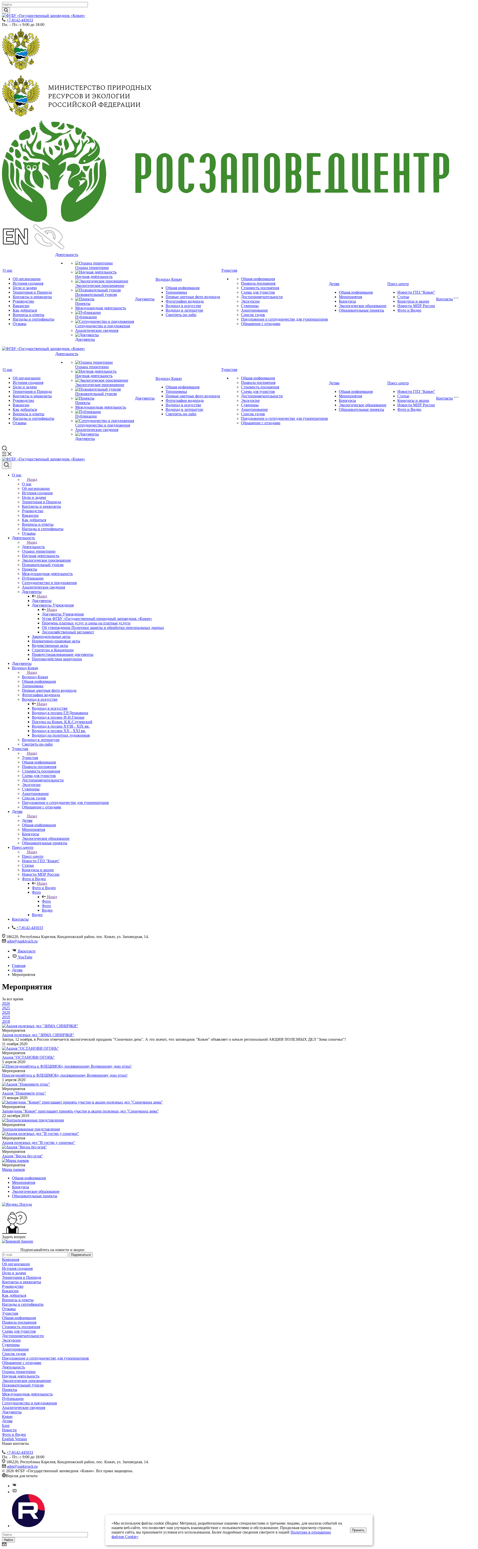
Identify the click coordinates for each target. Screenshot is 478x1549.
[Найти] (6, 10)
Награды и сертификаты (33, 319)
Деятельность (66, 255)
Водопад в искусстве (183, 306)
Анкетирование (254, 310)
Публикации (86, 317)
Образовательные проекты (361, 310)
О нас (7, 270)
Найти (8, 1540)
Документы (85, 339)
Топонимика (176, 292)
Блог (6, 1425)
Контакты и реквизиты (32, 297)
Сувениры (250, 306)
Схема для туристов (258, 292)
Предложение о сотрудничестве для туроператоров (284, 319)
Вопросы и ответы (28, 315)
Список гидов (253, 315)
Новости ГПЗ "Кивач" (416, 292)
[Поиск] (6, 465)
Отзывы (19, 324)
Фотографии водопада (185, 301)
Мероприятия (350, 297)
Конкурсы (347, 301)
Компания (10, 1259)
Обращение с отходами (260, 324)
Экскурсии (250, 301)
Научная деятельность (94, 276)
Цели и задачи (25, 288)
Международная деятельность (100, 308)
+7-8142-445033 (19, 20)
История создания (28, 283)
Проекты (82, 303)
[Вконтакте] (14, 1486)
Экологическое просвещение (99, 285)
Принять (358, 1530)
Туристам (229, 270)
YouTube (25, 957)
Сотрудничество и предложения (102, 326)
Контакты (444, 299)
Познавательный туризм (96, 294)
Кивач (7, 1416)
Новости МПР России (416, 306)
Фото (46, 901)
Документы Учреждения (63, 614)
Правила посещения (258, 283)
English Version (14, 1439)
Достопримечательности (262, 297)
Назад (32, 479)
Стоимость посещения (260, 288)
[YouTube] (14, 1492)
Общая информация (182, 288)
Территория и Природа (32, 292)
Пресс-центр (398, 284)
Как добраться (25, 310)
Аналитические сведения (96, 330)
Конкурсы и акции (413, 301)
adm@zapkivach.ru (22, 941)
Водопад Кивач (169, 279)
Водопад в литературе (184, 310)
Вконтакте (27, 951)
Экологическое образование (362, 306)
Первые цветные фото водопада (193, 297)
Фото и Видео (409, 310)
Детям (334, 284)
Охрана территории (92, 267)
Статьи (403, 297)
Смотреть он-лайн (181, 315)
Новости (9, 1430)
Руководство (23, 301)
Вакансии (21, 306)
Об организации (27, 279)
